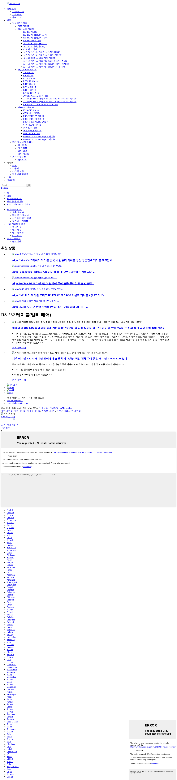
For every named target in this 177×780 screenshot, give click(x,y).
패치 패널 (22, 151)
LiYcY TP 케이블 (31, 93)
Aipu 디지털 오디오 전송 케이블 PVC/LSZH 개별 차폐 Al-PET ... (50, 306)
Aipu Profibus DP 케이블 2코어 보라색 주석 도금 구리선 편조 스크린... (53, 283)
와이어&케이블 (19, 23)
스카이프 (5, 428)
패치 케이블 (23, 154)
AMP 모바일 (66, 408)
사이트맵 (54, 408)
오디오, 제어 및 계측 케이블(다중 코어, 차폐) (45, 61)
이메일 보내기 (8, 416)
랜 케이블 (22, 148)
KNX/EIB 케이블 (31, 110)
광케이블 (22, 159)
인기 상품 (43, 408)
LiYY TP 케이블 (31, 81)
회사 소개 (11, 8)
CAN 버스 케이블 (31, 113)
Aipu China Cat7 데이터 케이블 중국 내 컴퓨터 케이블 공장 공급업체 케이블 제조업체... (63, 260)
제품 (9, 20)
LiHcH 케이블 (30, 90)
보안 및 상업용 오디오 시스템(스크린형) (42, 55)
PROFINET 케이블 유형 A (35, 122)
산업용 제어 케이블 (27, 69)
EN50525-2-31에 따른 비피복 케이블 (40, 104)
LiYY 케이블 (29, 78)
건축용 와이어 (48, 411)
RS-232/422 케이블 (32, 40)
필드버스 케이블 (26, 107)
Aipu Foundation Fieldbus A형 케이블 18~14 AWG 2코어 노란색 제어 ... (53, 271)
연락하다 (11, 180)
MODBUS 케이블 (31, 133)
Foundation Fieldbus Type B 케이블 (39, 139)
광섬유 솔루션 (19, 157)
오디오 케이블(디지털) (34, 46)
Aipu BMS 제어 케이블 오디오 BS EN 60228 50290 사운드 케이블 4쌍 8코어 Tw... (59, 295)
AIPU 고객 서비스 (10, 425)
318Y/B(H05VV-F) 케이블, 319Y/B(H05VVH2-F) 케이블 (49, 101)
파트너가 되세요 (20, 174)
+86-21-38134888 (15, 400)
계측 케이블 (23, 26)
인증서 (15, 168)
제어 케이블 (7, 411)
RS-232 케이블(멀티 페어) (35, 38)
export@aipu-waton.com (17, 403)
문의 (14, 347)
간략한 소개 (18, 11)
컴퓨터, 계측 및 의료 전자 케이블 (39, 58)
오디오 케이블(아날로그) (35, 43)
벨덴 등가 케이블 (26, 29)
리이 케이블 (75, 411)
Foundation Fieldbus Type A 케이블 (39, 136)
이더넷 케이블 (33, 411)
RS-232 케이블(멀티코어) (35, 35)
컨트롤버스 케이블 (32, 130)
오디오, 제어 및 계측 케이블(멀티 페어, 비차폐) (46, 64)
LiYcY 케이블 (30, 87)
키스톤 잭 (22, 145)
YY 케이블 (28, 72)
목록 (14, 165)
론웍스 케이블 (30, 128)
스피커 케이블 (30, 49)
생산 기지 (17, 17)
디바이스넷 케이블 (32, 125)
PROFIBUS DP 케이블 (34, 119)
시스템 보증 (18, 171)
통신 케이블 (62, 411)
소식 (9, 177)
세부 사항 (21, 347)
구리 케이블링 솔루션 (22, 142)
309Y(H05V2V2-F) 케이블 (35, 96)
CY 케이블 (28, 75)
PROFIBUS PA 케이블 (33, 116)
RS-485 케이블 (30, 32)
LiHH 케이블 (29, 84)
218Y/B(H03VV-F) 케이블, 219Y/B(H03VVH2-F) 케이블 (49, 99)
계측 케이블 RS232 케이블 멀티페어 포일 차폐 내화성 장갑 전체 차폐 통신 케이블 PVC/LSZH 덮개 (69, 358)
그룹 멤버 (17, 14)
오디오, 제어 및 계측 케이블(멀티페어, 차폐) (44, 67)
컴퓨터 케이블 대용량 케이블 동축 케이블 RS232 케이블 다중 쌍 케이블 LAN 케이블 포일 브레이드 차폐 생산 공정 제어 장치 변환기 (88, 328)
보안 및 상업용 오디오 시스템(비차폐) (41, 52)
